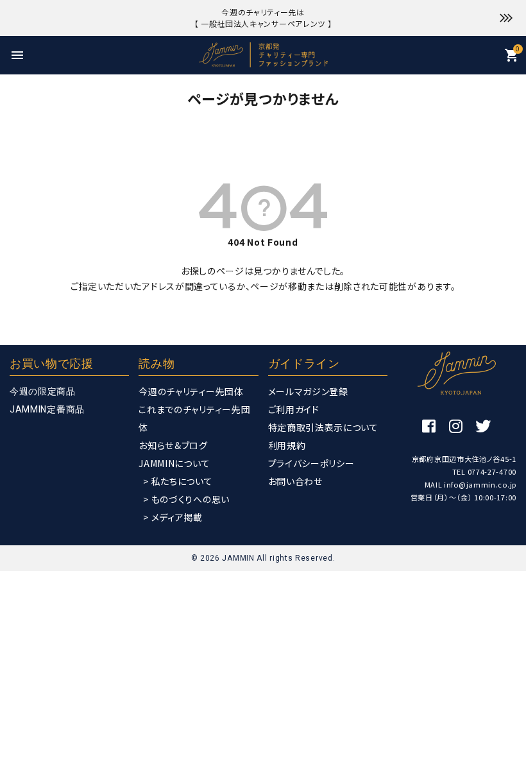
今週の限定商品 (43, 391)
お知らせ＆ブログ (173, 445)
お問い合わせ (295, 481)
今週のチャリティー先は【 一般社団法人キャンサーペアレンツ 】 (263, 17)
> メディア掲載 (173, 517)
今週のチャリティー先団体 (191, 391)
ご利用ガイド (293, 409)
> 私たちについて (177, 481)
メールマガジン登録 (308, 391)
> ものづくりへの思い (186, 499)
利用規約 (287, 445)
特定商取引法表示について (323, 427)
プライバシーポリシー (311, 463)
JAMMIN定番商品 (47, 409)
